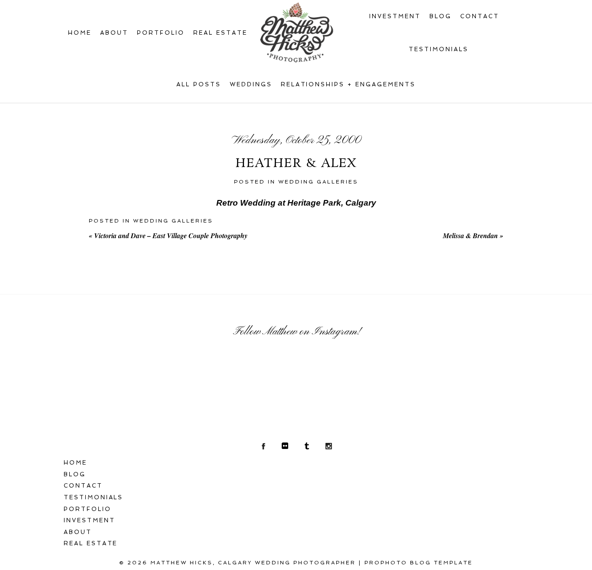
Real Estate (220, 32)
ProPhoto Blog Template (418, 563)
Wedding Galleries (318, 182)
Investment (395, 16)
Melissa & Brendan (473, 235)
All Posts (198, 84)
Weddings (251, 84)
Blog (440, 16)
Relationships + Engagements (348, 84)
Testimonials (438, 49)
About (114, 32)
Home (79, 32)
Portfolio (161, 32)
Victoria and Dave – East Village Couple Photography (168, 235)
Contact (479, 16)
